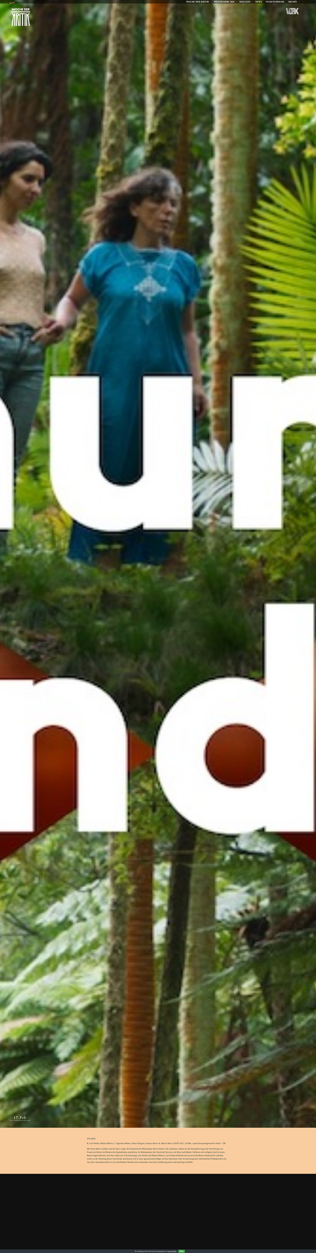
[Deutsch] (11, 1)
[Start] (21, 17)
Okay (181, 1251)
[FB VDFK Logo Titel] (292, 11)
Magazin (244, 1)
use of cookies (172, 1251)
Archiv (292, 1)
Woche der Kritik (197, 1)
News (258, 1)
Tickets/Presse (275, 1)
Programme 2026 (224, 1)
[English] (13, 1)
